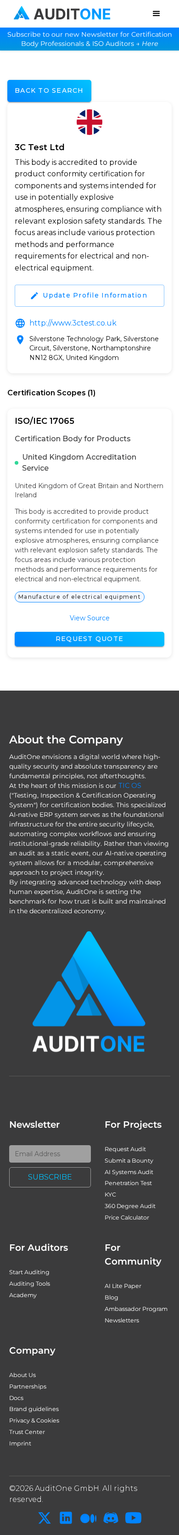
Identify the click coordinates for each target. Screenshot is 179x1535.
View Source (90, 618)
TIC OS (129, 786)
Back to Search (49, 90)
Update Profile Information (95, 295)
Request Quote (89, 639)
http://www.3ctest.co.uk (73, 323)
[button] (156, 14)
